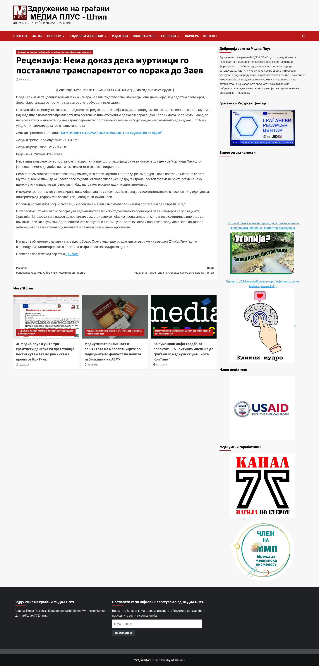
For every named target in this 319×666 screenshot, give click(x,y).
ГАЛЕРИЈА (168, 36)
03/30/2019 (25, 79)
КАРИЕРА (192, 36)
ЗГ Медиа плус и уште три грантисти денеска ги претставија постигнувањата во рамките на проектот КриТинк (45, 351)
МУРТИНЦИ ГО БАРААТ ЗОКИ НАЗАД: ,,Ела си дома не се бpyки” (111, 133)
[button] (303, 36)
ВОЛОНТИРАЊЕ (144, 36)
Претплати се (123, 632)
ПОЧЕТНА (20, 36)
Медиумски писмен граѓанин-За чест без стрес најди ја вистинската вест (54, 52)
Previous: (50, 270)
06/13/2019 (161, 364)
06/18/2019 (93, 364)
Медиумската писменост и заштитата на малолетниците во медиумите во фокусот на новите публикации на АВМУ (113, 351)
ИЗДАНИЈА (120, 36)
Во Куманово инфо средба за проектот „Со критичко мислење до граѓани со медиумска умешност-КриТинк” (183, 351)
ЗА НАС (37, 36)
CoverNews (159, 660)
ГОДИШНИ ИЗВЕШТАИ (86, 36)
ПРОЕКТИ (54, 36)
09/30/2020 (24, 364)
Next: (174, 270)
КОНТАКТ (210, 36)
